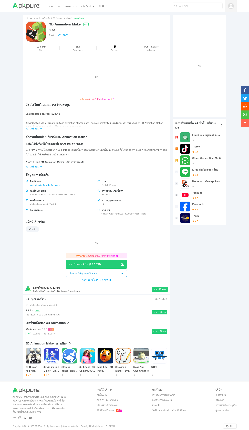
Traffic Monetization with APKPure (169, 410)
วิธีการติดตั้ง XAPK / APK (95, 280)
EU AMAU (110, 426)
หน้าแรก (29, 17)
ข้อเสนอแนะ (36, 210)
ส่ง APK (156, 405)
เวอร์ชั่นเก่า (62, 34)
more (114, 185)
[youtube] (30, 418)
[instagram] (20, 418)
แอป (38, 17)
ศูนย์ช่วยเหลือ (222, 410)
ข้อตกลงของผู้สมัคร (70, 426)
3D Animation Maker (62, 17)
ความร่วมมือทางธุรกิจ (226, 405)
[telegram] (15, 418)
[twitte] (25, 418)
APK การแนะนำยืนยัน (107, 399)
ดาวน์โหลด (160, 289)
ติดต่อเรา (219, 399)
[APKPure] (26, 6)
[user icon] (231, 6)
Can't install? (161, 298)
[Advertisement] (198, 65)
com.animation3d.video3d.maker (45, 184)
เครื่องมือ (46, 17)
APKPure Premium (106, 410)
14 (102, 204)
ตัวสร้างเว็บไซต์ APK (162, 399)
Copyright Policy (88, 426)
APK (86, 24)
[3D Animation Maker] (36, 31)
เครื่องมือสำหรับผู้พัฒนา (163, 394)
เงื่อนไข (100, 426)
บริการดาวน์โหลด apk (107, 405)
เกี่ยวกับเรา (220, 394)
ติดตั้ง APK (102, 394)
